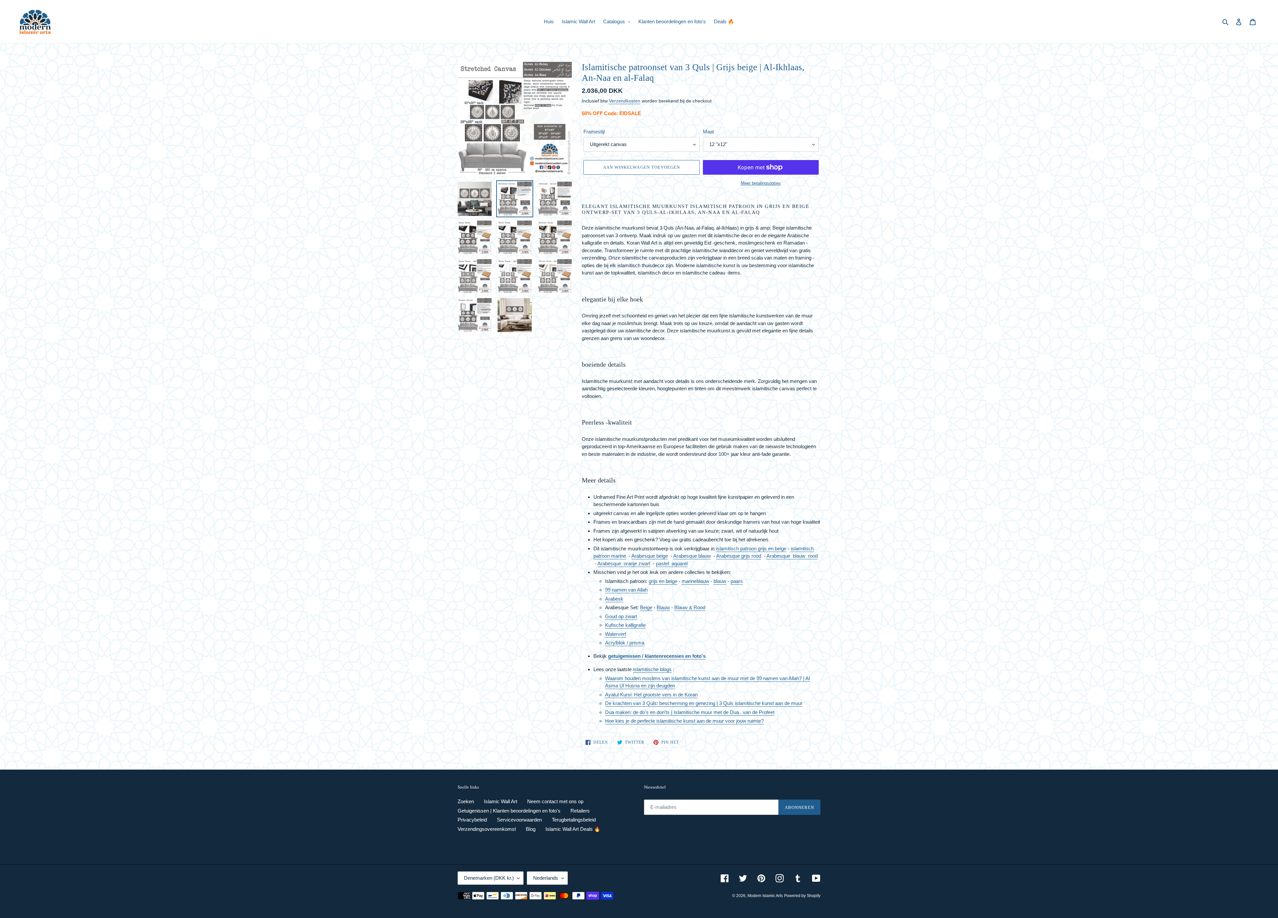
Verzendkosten (624, 100)
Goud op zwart (621, 616)
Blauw (663, 607)
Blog (530, 829)
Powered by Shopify (802, 895)
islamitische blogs (652, 669)
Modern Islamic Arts (765, 895)
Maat (708, 131)
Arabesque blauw (692, 556)
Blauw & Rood (689, 607)
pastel (664, 563)
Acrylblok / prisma (624, 642)
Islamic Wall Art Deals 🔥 (572, 829)
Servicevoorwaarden (519, 820)
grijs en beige (663, 581)
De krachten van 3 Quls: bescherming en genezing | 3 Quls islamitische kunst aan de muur (703, 703)
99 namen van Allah (626, 590)
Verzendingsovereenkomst (487, 829)
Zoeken (466, 801)
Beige (646, 607)
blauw (720, 581)
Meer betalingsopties (761, 183)
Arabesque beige (649, 556)
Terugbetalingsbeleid (574, 820)
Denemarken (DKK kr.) (489, 878)
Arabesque (623, 563)
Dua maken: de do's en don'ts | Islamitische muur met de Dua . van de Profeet (689, 712)
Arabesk (614, 599)
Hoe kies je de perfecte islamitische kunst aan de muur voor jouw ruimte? (684, 721)
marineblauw (695, 581)
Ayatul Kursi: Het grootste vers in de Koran (651, 694)
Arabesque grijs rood (738, 556)
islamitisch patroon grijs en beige (751, 548)
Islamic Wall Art (500, 801)
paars (737, 581)
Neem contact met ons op (555, 801)
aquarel (680, 563)
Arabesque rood (792, 556)
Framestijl (594, 131)
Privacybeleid (472, 820)
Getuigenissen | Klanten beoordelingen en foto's (509, 811)
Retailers (580, 811)
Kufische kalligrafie (625, 625)
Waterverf (615, 634)
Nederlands (545, 878)
